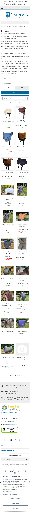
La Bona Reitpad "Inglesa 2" (7, 279)
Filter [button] (15, 92)
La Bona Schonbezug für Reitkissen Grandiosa (8, 358)
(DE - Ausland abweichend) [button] (9, 367)
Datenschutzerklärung (24, 463)
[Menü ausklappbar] (2, 15)
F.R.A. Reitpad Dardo (22, 122)
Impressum (5, 494)
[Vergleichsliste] (18, 8)
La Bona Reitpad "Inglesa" (22, 279)
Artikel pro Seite (7, 83)
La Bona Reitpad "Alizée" (22, 198)
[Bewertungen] (22, 120)
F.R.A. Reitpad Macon (22, 147)
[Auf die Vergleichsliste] (13, 343)
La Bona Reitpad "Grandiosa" (22, 252)
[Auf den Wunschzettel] (13, 345)
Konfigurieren (15, 503)
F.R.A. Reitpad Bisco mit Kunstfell (8, 121)
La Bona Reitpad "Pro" (8, 305)
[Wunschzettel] (27, 8)
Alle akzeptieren (15, 498)
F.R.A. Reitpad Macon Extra (7, 173)
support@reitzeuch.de (11, 424)
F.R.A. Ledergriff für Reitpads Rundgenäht (22, 358)
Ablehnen (15, 508)
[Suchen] (27, 22)
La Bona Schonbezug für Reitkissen (22, 332)
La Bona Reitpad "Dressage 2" (22, 225)
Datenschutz (13, 494)
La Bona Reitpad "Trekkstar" (22, 305)
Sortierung (5, 78)
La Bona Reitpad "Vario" (8, 331)
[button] (1, 2)
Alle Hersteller (7, 98)
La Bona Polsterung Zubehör (8, 198)
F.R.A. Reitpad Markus (22, 172)
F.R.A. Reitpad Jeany (8, 147)
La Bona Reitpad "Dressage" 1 (8, 252)
